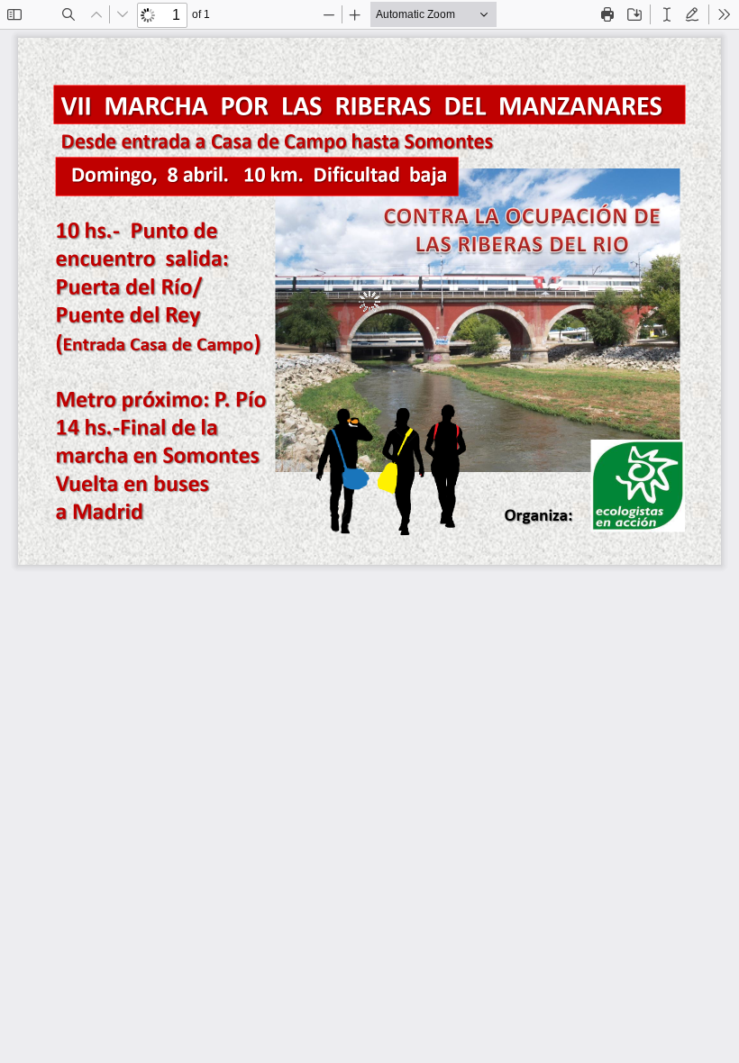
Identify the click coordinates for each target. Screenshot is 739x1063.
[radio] (667, 14)
